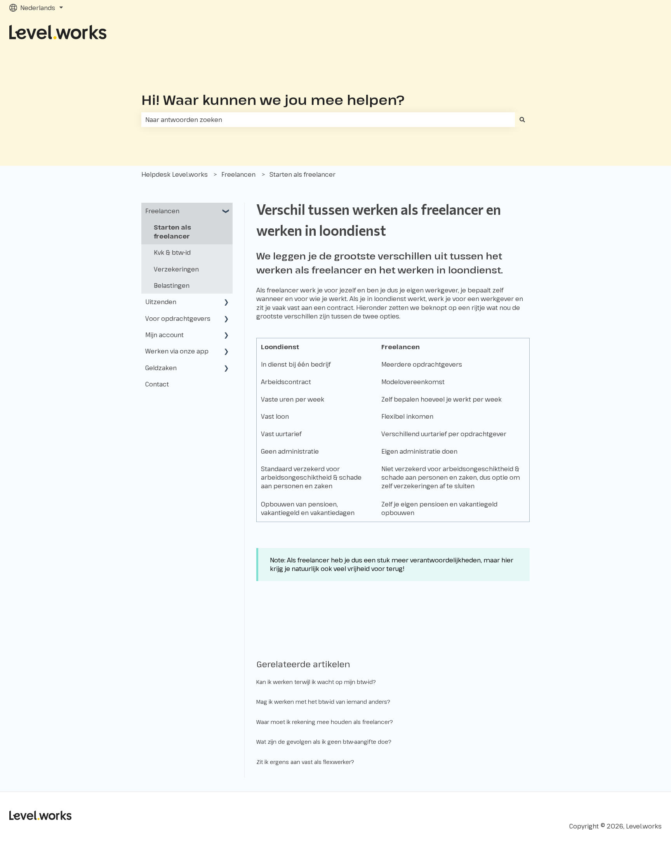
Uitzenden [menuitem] (160, 302)
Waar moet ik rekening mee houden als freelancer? (324, 722)
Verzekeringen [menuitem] (176, 269)
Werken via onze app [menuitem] (177, 351)
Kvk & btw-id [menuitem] (172, 252)
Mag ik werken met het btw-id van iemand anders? (323, 701)
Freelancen (238, 174)
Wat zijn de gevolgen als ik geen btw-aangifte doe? (323, 741)
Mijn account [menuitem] (164, 335)
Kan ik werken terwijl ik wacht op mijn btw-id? (316, 682)
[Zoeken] (522, 119)
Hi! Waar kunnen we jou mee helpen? (273, 99)
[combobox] (328, 119)
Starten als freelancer (302, 174)
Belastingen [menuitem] (171, 285)
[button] (226, 211)
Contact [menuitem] (157, 384)
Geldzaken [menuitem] (161, 368)
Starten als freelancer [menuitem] (172, 231)
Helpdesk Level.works (174, 174)
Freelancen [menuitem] (162, 211)
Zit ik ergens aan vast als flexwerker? (305, 762)
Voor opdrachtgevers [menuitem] (177, 318)
